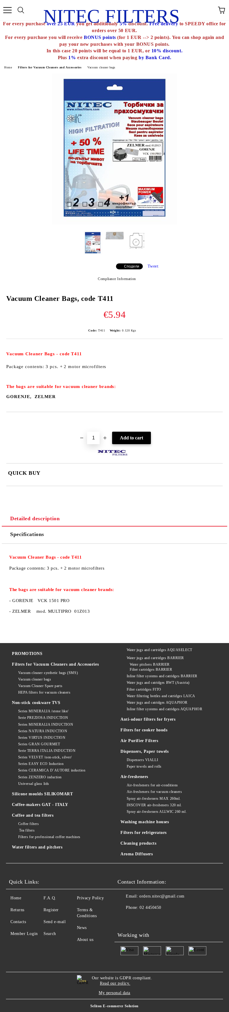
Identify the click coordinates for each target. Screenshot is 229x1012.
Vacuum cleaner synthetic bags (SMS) (48, 673)
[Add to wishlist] (218, 422)
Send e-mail (55, 922)
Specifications (27, 534)
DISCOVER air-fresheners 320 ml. (154, 805)
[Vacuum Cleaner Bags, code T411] (114, 223)
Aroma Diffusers (136, 854)
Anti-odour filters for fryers (147, 719)
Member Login (24, 933)
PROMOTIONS (27, 653)
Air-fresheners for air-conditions (152, 785)
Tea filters (26, 830)
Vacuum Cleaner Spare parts (40, 686)
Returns (17, 910)
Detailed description (35, 518)
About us (85, 939)
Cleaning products (138, 843)
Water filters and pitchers (37, 847)
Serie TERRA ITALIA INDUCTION (46, 751)
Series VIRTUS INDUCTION (41, 738)
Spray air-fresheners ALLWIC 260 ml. (157, 812)
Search (50, 933)
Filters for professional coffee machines (49, 837)
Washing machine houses (144, 822)
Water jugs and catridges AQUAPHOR (157, 702)
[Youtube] (125, 919)
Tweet (153, 266)
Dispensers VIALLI (142, 760)
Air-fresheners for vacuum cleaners (154, 792)
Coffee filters (28, 824)
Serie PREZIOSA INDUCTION (43, 718)
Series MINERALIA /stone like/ (43, 711)
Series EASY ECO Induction (41, 764)
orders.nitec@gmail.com (161, 896)
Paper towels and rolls (144, 766)
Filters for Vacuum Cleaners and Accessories (49, 67)
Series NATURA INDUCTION (42, 731)
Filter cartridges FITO (144, 689)
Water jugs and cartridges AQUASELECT (159, 650)
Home (8, 67)
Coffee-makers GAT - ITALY (40, 804)
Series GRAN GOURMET (39, 744)
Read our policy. (115, 983)
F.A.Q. (50, 898)
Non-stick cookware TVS (36, 702)
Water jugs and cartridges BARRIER (155, 658)
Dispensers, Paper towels (144, 751)
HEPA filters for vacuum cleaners (44, 692)
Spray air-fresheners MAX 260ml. (154, 798)
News (82, 927)
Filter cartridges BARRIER (151, 669)
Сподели (131, 266)
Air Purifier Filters (139, 740)
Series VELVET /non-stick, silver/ (45, 757)
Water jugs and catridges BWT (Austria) (158, 683)
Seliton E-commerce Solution (114, 1006)
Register (51, 910)
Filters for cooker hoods (143, 730)
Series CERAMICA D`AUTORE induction (52, 770)
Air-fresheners (134, 776)
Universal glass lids (33, 784)
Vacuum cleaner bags (101, 67)
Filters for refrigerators (143, 832)
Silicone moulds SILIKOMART (42, 794)
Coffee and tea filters (32, 815)
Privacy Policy (90, 898)
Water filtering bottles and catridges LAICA (161, 696)
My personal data (114, 993)
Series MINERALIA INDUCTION (45, 724)
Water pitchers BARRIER (150, 664)
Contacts (18, 922)
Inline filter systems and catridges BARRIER (162, 676)
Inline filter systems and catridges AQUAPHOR (164, 709)
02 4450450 (150, 907)
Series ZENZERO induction (40, 777)
